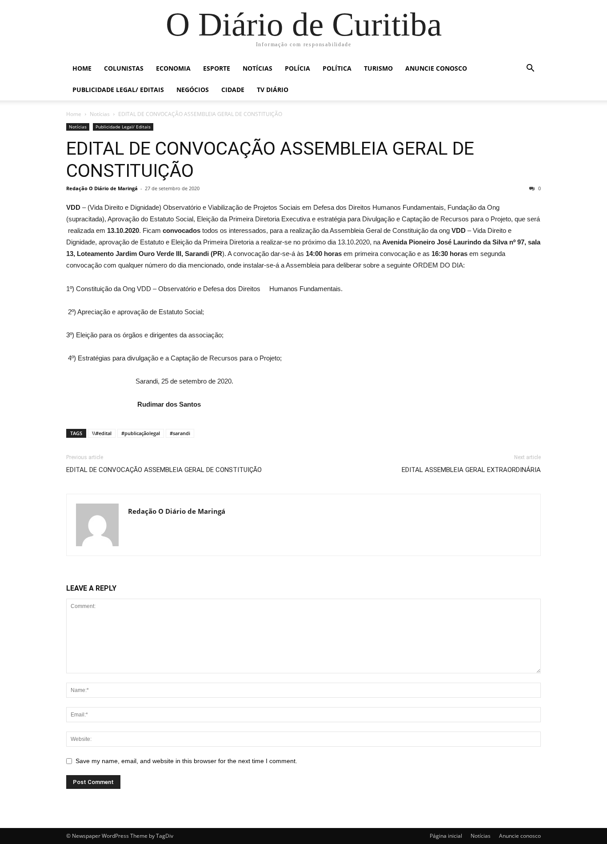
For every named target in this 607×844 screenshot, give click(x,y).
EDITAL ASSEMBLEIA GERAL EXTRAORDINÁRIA (471, 470)
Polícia (297, 68)
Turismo (378, 68)
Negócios (192, 89)
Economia (173, 68)
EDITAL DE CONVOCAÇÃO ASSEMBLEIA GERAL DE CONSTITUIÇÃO (164, 470)
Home (82, 68)
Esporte (216, 68)
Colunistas (124, 68)
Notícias (257, 68)
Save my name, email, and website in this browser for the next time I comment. (186, 760)
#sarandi (180, 433)
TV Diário (272, 89)
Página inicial (446, 836)
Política (337, 68)
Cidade (232, 89)
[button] (530, 69)
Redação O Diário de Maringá (102, 188)
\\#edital (102, 433)
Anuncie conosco (436, 68)
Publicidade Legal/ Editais (118, 89)
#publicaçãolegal (140, 433)
